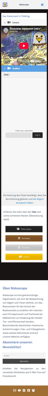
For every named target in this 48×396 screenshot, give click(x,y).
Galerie (26, 257)
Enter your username (24, 130)
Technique (25, 238)
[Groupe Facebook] (33, 390)
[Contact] (14, 390)
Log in (37, 135)
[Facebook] (28, 390)
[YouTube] (19, 390)
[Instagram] (24, 390)
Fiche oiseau (25, 229)
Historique (25, 247)
